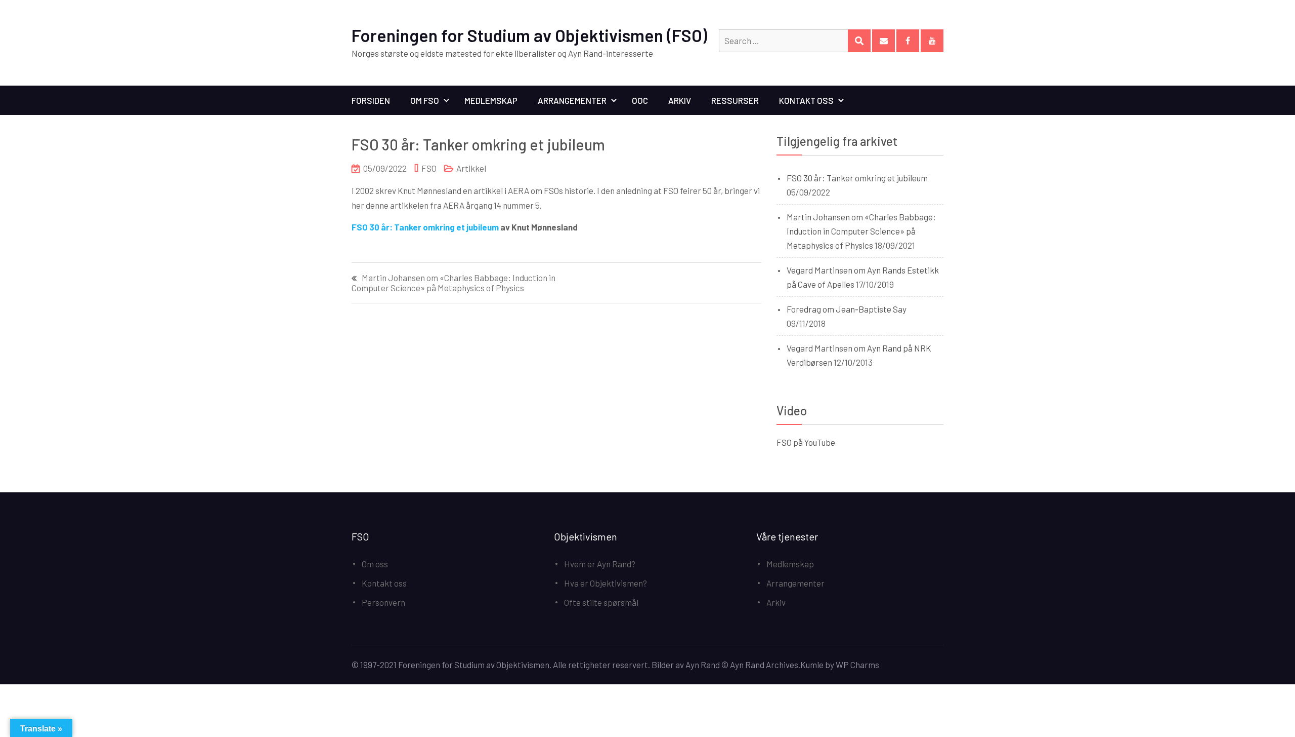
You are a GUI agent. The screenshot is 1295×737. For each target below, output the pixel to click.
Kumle (812, 665)
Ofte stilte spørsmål (601, 602)
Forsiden (371, 100)
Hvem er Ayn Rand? (599, 564)
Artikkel (471, 168)
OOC (640, 100)
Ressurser (735, 100)
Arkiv (679, 100)
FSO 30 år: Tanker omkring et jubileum (425, 227)
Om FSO (424, 100)
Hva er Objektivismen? (605, 583)
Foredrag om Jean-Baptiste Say (846, 309)
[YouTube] (932, 40)
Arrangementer (572, 100)
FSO (429, 168)
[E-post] (883, 40)
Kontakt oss (806, 100)
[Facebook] (907, 40)
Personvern (383, 602)
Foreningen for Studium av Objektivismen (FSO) (529, 35)
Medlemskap (490, 100)
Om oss (375, 564)
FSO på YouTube (805, 442)
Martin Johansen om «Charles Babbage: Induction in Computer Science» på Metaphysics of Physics (453, 282)
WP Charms (857, 665)
